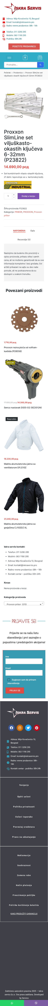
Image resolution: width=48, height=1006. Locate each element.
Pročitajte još (24, 455)
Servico (25, 998)
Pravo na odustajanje (24, 837)
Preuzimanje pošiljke (24, 895)
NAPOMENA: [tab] (19, 230)
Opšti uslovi (24, 796)
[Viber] (36, 1003)
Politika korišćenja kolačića (24, 905)
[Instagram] (20, 728)
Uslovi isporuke (24, 817)
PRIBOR (18, 212)
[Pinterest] (36, 728)
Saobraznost (24, 865)
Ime (7, 656)
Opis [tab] (32, 230)
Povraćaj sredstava (24, 827)
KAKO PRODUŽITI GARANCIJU (24, 914)
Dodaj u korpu (28, 196)
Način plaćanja (24, 885)
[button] (38, 90)
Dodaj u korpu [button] (24, 339)
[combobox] (24, 603)
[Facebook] (11, 728)
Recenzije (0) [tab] (24, 239)
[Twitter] (28, 728)
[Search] (40, 65)
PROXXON (28, 212)
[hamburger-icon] (9, 58)
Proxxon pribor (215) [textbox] (23, 604)
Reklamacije (24, 855)
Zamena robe (24, 875)
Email (8, 668)
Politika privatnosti (24, 807)
